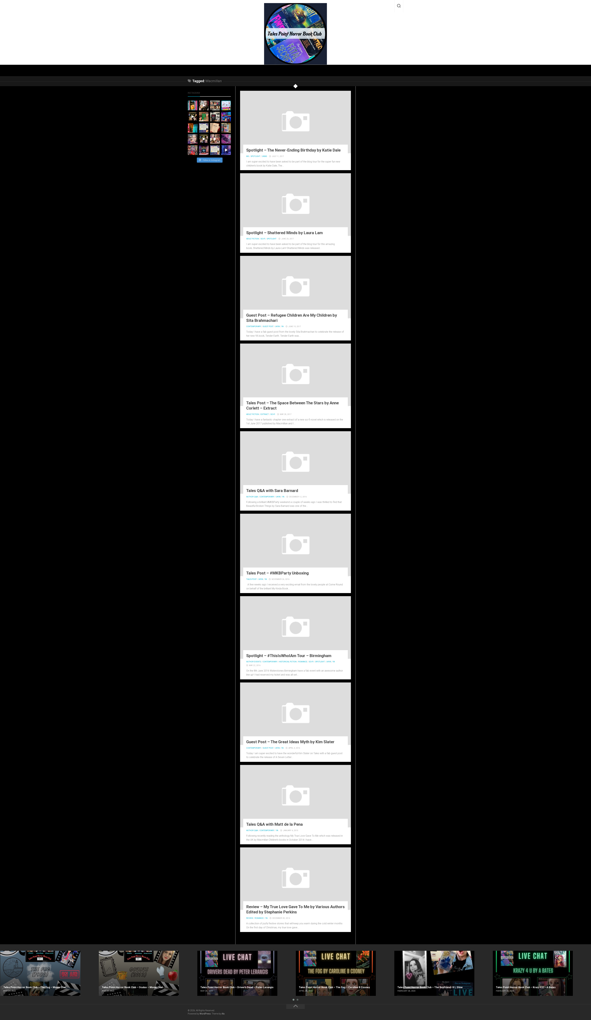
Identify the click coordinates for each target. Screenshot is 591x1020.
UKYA (277, 326)
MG (247, 156)
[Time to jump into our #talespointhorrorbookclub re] (215, 128)
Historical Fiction (288, 662)
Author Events (253, 662)
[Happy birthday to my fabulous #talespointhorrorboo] (215, 105)
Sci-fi (263, 239)
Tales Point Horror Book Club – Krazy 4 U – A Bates (520, 952)
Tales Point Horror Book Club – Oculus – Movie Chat (127, 952)
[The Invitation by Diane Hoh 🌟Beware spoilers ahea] (192, 117)
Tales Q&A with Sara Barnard (272, 490)
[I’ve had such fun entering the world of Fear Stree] (192, 139)
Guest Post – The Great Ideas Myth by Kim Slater (290, 742)
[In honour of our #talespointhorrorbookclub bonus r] (226, 150)
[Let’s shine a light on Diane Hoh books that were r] (226, 117)
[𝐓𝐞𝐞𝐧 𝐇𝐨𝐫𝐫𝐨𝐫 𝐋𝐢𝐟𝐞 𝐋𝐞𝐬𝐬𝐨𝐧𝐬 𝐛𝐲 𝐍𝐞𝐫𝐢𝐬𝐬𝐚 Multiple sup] (226, 105)
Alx (223, 1013)
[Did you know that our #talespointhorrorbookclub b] (204, 150)
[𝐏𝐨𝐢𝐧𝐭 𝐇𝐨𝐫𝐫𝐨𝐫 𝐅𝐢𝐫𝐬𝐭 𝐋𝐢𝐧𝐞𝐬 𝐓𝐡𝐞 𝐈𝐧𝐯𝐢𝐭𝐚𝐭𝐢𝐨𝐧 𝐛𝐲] (204, 128)
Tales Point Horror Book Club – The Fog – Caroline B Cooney (328, 952)
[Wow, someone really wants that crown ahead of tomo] (226, 139)
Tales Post (251, 579)
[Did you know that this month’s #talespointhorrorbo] (192, 128)
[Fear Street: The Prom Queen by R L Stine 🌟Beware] (204, 139)
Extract (265, 414)
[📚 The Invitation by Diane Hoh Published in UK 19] (192, 105)
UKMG (264, 156)
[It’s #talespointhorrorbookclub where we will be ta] (204, 117)
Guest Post (268, 326)
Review (249, 918)
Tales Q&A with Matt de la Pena (274, 824)
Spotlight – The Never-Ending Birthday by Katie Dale (293, 150)
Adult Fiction (252, 239)
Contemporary (253, 326)
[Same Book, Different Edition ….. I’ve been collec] (192, 150)
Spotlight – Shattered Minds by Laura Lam (284, 232)
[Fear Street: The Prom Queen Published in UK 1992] (226, 128)
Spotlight (255, 156)
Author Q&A (252, 497)
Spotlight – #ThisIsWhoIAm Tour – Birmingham (288, 655)
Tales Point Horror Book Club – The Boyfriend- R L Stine (424, 952)
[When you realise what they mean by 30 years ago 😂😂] (204, 105)
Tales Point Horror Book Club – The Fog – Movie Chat (29, 952)
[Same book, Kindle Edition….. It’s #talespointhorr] (215, 117)
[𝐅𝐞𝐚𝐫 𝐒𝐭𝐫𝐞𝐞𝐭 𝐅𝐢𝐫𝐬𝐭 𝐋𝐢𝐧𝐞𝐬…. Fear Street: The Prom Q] (215, 150)
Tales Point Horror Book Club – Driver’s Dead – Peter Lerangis (230, 952)
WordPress (205, 1013)
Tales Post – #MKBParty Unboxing (277, 573)
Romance (302, 662)
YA (282, 326)
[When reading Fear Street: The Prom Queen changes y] (215, 139)
